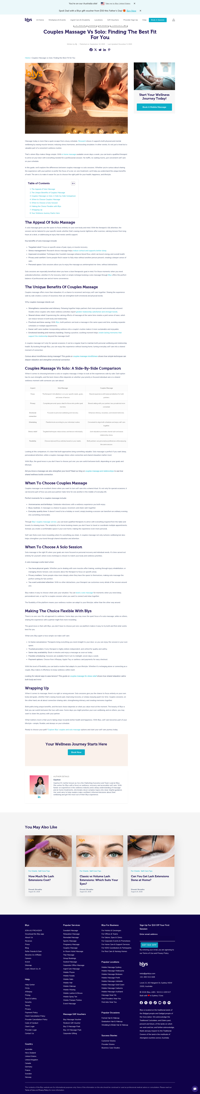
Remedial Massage (71, 937)
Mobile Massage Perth (111, 977)
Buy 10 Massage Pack (72, 1030)
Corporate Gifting (70, 1033)
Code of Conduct (31, 1023)
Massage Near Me (109, 995)
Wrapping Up (37, 210)
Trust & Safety (31, 998)
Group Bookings (69, 958)
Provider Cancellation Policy (36, 1019)
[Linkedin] (105, 50)
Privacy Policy (163, 953)
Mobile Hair (67, 982)
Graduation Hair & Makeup (112, 1021)
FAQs (27, 988)
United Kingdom (31, 1059)
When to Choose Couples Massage (46, 199)
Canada (28, 1063)
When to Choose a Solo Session (45, 203)
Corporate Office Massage (73, 965)
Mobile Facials (69, 975)
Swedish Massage (70, 930)
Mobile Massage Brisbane (112, 974)
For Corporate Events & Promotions (116, 941)
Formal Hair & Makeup (110, 1018)
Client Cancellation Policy (35, 1016)
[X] (96, 50)
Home (27, 58)
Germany (28, 1066)
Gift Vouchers (113, 20)
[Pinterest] (109, 50)
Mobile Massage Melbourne (113, 970)
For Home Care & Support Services (116, 944)
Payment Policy (31, 1012)
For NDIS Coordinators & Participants (116, 948)
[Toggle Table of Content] (73, 183)
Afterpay (28, 991)
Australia (28, 1049)
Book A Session (157, 20)
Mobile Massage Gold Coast (113, 984)
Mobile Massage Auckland (112, 991)
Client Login (29, 1026)
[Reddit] (100, 50)
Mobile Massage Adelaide (112, 981)
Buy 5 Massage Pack (71, 1026)
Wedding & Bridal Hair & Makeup (115, 1025)
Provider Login (31, 1030)
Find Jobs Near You (109, 1002)
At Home (40, 20)
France (27, 1070)
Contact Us (29, 1033)
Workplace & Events (57, 20)
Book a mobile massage (154, 107)
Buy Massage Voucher (72, 1019)
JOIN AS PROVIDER (33, 930)
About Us (29, 937)
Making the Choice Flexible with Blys (46, 206)
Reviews (28, 941)
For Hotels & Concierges (111, 930)
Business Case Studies (111, 1048)
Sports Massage (70, 941)
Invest (27, 962)
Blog (27, 948)
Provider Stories (108, 1044)
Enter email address (149, 934)
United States (30, 1056)
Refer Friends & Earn (33, 951)
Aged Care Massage (71, 969)
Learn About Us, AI (33, 969)
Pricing (27, 995)
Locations (99, 20)
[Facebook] (91, 50)
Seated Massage (70, 962)
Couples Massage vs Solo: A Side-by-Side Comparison (54, 196)
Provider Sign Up (130, 20)
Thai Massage (68, 955)
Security (28, 1002)
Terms (27, 1005)
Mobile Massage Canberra (112, 988)
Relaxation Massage (71, 934)
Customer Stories (109, 1041)
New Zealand (30, 1053)
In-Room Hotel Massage (73, 951)
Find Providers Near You (111, 998)
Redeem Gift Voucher (71, 1023)
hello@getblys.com (147, 973)
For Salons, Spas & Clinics (112, 937)
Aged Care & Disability (80, 20)
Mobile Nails (68, 979)
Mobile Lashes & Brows (73, 993)
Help (144, 20)
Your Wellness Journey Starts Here (46, 213)
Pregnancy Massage (71, 944)
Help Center (30, 984)
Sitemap (28, 965)
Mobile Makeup (69, 986)
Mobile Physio (69, 972)
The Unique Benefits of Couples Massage (48, 192)
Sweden (28, 1073)
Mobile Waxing (69, 989)
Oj (76, 44)
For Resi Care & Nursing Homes (114, 951)
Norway (28, 1077)
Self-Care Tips (44, 871)
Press (27, 944)
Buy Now (131, 10)
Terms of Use (148, 953)
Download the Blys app (34, 934)
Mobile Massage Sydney (111, 967)
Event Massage (69, 1003)
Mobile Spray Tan (70, 996)
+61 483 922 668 (147, 977)
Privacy (28, 1009)
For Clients (32, 871)
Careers (28, 958)
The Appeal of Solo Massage (43, 189)
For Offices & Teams (110, 934)
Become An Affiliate (33, 955)
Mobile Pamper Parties (72, 1000)
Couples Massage (70, 948)
